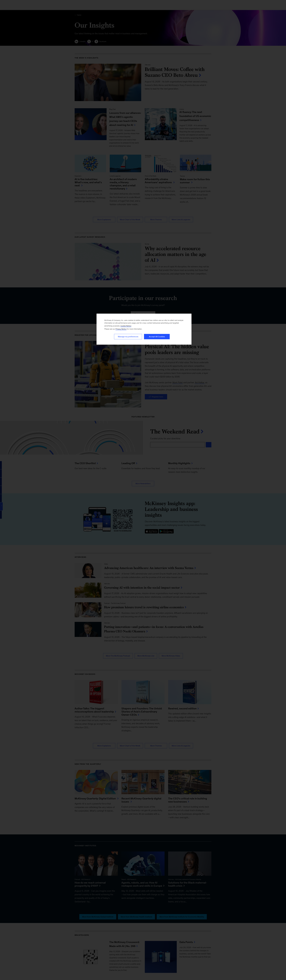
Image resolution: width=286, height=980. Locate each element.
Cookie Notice (125, 326)
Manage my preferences (128, 336)
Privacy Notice (121, 329)
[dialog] (144, 329)
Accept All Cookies (157, 336)
